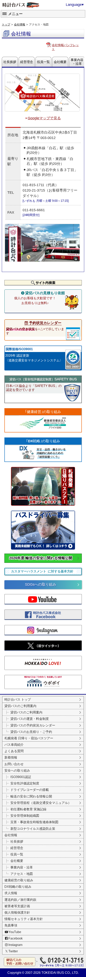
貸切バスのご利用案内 (20, 706)
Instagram (15, 945)
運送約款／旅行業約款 (20, 899)
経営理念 (26, 62)
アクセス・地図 (21, 874)
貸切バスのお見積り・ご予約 (31, 732)
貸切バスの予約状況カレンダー (32, 725)
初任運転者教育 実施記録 (28, 809)
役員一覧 (43, 62)
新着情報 (10, 757)
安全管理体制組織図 (24, 815)
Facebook (15, 938)
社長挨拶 (9, 62)
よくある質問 (14, 751)
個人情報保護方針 (17, 912)
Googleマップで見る (44, 118)
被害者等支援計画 (17, 906)
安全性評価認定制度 (24, 783)
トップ (6, 24)
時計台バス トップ (17, 699)
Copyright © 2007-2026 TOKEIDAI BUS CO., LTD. (43, 972)
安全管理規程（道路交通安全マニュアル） (40, 803)
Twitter (13, 951)
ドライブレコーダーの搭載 (29, 789)
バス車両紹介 (14, 744)
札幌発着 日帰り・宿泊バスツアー (28, 738)
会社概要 (60, 62)
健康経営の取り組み (18, 880)
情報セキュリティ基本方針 (23, 919)
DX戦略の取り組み (17, 886)
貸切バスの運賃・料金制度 (29, 718)
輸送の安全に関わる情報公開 (31, 796)
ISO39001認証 (20, 777)
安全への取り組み (17, 770)
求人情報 (10, 893)
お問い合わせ (14, 764)
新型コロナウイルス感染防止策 (32, 828)
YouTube (14, 932)
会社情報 (19, 24)
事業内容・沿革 (77, 61)
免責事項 (10, 925)
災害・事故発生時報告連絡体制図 (34, 822)
